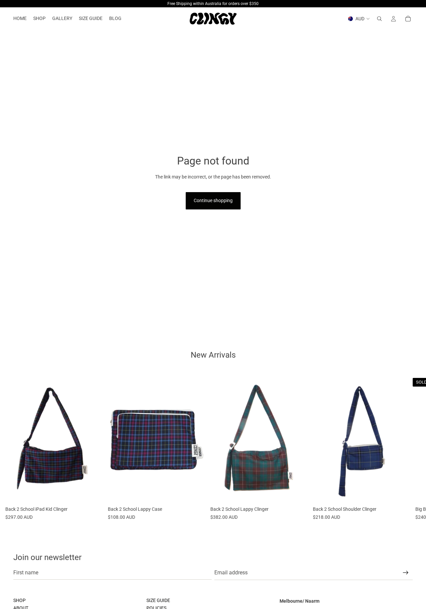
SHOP (19, 600)
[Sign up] (406, 573)
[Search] (379, 18)
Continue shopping (213, 200)
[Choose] (92, 493)
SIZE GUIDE (158, 600)
